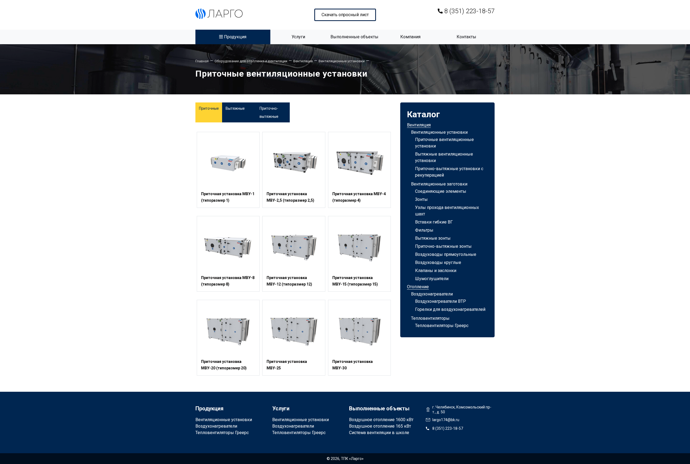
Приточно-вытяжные (269, 112)
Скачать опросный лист (345, 14)
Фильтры (424, 230)
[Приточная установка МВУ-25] (294, 331)
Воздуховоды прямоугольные (445, 254)
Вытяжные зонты (433, 238)
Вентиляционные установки (439, 132)
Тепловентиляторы (430, 318)
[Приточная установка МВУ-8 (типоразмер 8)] (228, 247)
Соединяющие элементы (440, 191)
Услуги (298, 36)
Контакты (466, 36)
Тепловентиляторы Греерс (441, 325)
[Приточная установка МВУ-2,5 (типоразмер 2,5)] (294, 163)
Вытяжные (235, 108)
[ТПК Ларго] (219, 14)
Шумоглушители (431, 278)
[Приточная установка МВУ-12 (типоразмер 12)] (294, 247)
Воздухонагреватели (432, 294)
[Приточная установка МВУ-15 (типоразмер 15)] (359, 247)
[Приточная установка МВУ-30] (359, 331)
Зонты (421, 199)
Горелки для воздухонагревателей (450, 309)
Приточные (209, 108)
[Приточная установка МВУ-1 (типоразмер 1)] (228, 163)
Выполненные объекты (354, 36)
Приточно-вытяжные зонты (443, 246)
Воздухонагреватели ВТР (440, 301)
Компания (410, 36)
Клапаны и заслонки (435, 270)
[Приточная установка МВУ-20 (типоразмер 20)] (228, 331)
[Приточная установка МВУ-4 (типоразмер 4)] (359, 163)
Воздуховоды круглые (438, 262)
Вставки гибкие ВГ (434, 222)
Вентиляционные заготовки (439, 184)
